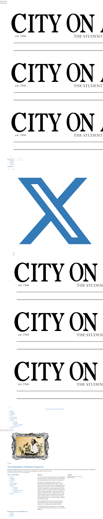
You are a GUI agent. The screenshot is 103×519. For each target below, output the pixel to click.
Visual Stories (13, 418)
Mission (12, 161)
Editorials (15, 423)
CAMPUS (12, 414)
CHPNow (12, 412)
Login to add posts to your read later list (54, 409)
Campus (9, 463)
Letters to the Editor (18, 424)
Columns (15, 421)
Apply (11, 162)
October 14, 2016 (18, 472)
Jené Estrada (10, 472)
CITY (11, 415)
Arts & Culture (13, 417)
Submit (12, 164)
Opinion (12, 420)
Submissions (16, 426)
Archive (12, 427)
